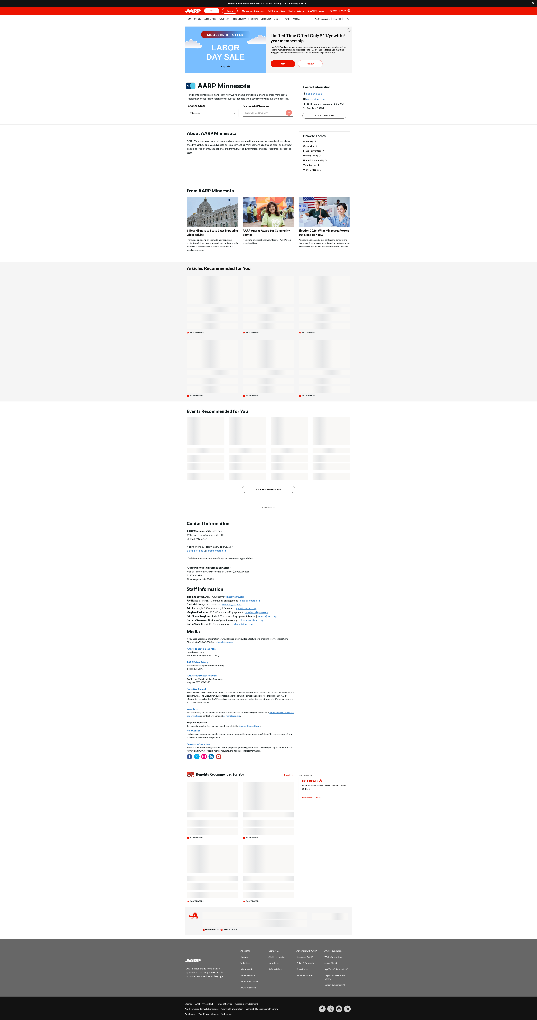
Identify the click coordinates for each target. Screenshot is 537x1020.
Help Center (193, 730)
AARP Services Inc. (305, 975)
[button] (348, 19)
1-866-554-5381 (196, 550)
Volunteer (245, 963)
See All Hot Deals (311, 797)
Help (335, 19)
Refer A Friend (275, 969)
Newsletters (274, 963)
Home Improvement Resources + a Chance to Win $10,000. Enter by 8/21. (266, 3)
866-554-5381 (314, 93)
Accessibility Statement (246, 1003)
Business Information (198, 744)
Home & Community (313, 160)
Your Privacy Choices (208, 1013)
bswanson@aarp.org (252, 620)
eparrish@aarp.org (246, 608)
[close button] (349, 30)
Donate (244, 957)
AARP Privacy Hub (204, 1003)
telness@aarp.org (234, 596)
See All (287, 774)
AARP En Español (276, 957)
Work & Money (311, 169)
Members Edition (296, 11)
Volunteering (310, 165)
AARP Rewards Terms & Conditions (202, 1008)
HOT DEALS (310, 781)
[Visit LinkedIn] (347, 1008)
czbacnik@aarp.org (243, 624)
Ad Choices (190, 1013)
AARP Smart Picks (276, 11)
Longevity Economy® (334, 984)
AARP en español (322, 19)
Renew (310, 63)
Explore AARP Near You (256, 106)
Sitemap (188, 1003)
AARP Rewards (317, 11)
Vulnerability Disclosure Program (262, 1008)
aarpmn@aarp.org (316, 99)
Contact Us (273, 950)
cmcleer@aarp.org (232, 604)
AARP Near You (248, 987)
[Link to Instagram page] (204, 756)
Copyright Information (232, 1008)
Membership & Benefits (253, 11)
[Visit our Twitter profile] (197, 756)
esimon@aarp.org (267, 616)
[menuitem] (188, 20)
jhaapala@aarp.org (250, 600)
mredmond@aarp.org (256, 612)
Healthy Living (310, 155)
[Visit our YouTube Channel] (218, 756)
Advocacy (308, 141)
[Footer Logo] (204, 960)
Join (283, 63)
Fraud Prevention (312, 150)
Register (333, 10)
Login (343, 10)
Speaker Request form (249, 725)
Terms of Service (224, 1003)
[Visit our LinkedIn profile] (211, 756)
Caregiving (308, 146)
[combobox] (268, 113)
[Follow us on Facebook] (189, 756)
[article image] (212, 226)
